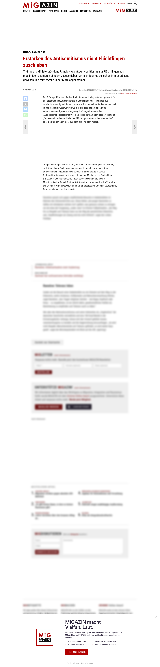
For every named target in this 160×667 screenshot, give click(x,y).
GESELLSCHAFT (39, 11)
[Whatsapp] (25, 115)
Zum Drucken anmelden (129, 93)
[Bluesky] (25, 109)
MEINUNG (97, 11)
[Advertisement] (80, 31)
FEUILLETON (85, 11)
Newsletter (84, 3)
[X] (25, 104)
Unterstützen (109, 3)
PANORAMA (54, 11)
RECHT (64, 11)
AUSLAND (73, 11)
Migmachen (96, 3)
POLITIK (26, 11)
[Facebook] (25, 98)
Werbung (121, 3)
